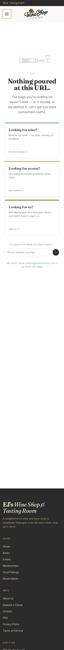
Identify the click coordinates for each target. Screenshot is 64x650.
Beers (6, 552)
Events (7, 559)
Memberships (11, 565)
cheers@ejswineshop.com (40, 263)
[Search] (56, 252)
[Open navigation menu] (7, 14)
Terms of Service (13, 630)
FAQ (5, 617)
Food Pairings (11, 572)
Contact (7, 611)
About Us (8, 598)
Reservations (10, 578)
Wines (6, 546)
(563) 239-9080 (34, 266)
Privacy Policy (11, 624)
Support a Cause (13, 604)
